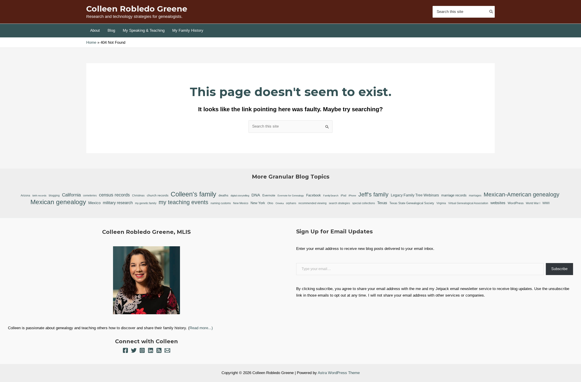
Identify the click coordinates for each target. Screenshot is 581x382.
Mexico (94, 203)
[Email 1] (167, 350)
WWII (546, 203)
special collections (363, 203)
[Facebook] (125, 350)
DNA (255, 195)
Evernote (268, 195)
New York (258, 203)
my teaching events (183, 202)
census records (114, 194)
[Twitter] (134, 350)
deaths (223, 195)
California (71, 194)
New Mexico (240, 203)
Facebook (313, 195)
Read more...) (201, 328)
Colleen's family (193, 194)
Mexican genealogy (58, 202)
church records (157, 195)
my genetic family (145, 203)
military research (118, 203)
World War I (533, 203)
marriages (475, 195)
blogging (54, 195)
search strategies (339, 203)
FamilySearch (330, 195)
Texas (382, 203)
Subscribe (559, 269)
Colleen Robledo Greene (136, 9)
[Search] (491, 11)
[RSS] (159, 350)
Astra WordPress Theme (339, 373)
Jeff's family (373, 194)
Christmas (138, 195)
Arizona (25, 195)
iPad (343, 195)
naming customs (221, 203)
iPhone (352, 195)
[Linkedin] (150, 350)
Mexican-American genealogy (521, 194)
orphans (291, 203)
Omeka (280, 203)
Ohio (270, 203)
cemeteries (90, 195)
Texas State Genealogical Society (411, 203)
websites (497, 203)
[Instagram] (142, 350)
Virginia (441, 203)
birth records (39, 195)
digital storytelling (240, 195)
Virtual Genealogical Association (468, 203)
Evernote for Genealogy (291, 195)
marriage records (454, 195)
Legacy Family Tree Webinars (415, 195)
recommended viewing (312, 203)
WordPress (516, 203)
